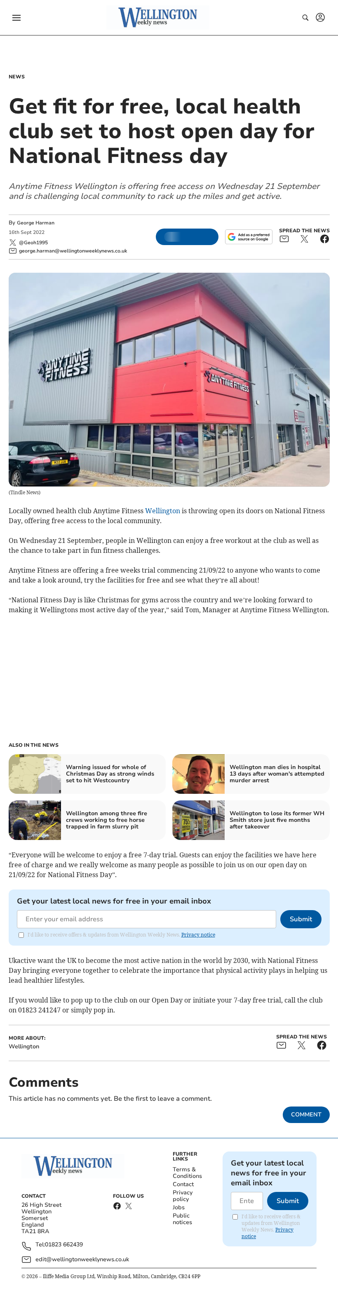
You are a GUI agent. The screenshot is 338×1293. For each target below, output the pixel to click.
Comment (306, 1114)
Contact (183, 1184)
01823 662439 (64, 1244)
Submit (301, 919)
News (17, 76)
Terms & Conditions (187, 1173)
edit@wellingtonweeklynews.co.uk (82, 1259)
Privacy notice (198, 935)
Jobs (179, 1207)
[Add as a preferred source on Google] (248, 236)
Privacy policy (182, 1196)
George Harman (35, 222)
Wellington (162, 511)
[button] (16, 18)
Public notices (182, 1219)
